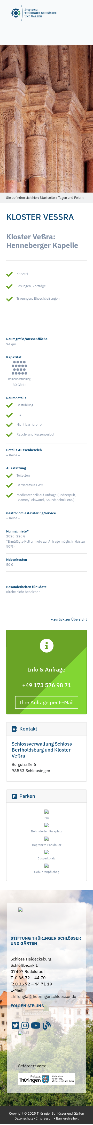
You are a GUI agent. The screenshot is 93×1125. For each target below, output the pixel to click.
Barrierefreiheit (67, 1118)
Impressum (44, 1118)
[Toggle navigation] (74, 13)
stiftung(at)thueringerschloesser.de (43, 996)
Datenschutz (23, 1118)
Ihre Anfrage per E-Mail (47, 702)
